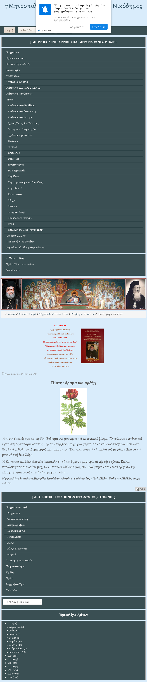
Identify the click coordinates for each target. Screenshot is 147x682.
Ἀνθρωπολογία (15, 164)
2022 (8, 666)
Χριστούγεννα (14, 194)
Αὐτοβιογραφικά (15, 525)
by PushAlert (46, 30)
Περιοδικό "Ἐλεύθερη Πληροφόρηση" (25, 247)
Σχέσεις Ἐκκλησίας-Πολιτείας (22, 123)
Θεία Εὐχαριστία (15, 170)
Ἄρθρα (9, 99)
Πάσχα (10, 200)
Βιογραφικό (12, 52)
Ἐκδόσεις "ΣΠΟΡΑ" (16, 235)
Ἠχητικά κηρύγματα (17, 82)
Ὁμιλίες (10, 572)
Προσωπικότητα (15, 58)
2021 (8, 670)
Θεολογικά (12, 159)
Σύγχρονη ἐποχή (15, 212)
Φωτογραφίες (13, 76)
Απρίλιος (12, 641)
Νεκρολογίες (13, 70)
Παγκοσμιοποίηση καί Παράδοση (24, 182)
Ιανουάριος (14, 652)
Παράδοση (12, 176)
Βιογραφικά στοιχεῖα (17, 507)
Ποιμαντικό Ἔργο (15, 566)
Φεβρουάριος (14, 648)
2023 (8, 663)
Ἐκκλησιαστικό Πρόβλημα (20, 105)
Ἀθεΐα (10, 224)
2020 (8, 673)
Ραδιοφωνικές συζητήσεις (19, 93)
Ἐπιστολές (11, 590)
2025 (8, 655)
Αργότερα (77, 27)
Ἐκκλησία (12, 141)
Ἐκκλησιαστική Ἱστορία (19, 117)
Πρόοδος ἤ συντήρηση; (19, 218)
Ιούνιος (11, 634)
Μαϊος (11, 637)
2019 (8, 677)
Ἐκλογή (10, 542)
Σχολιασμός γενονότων (19, 135)
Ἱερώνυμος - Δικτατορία (19, 560)
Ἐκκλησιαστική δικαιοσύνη (21, 111)
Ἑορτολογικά (14, 188)
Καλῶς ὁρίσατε (27, 30)
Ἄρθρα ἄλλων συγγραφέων (20, 264)
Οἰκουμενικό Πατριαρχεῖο (21, 129)
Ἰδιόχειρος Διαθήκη (17, 519)
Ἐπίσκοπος (13, 153)
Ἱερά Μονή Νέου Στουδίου (20, 241)
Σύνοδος (11, 147)
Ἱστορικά (11, 554)
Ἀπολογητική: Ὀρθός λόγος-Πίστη (24, 230)
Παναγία (11, 206)
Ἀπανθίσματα (13, 270)
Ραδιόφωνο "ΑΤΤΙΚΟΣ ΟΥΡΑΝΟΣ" (23, 87)
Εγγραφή (98, 27)
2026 (8, 623)
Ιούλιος (11, 630)
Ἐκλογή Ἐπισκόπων (16, 548)
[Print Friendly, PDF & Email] (140, 488)
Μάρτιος (12, 645)
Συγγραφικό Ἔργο (15, 584)
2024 (8, 659)
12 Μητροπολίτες (15, 258)
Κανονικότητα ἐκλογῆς (18, 64)
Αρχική (9, 30)
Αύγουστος (13, 627)
